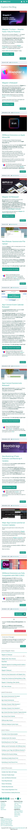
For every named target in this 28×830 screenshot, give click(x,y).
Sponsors (3, 806)
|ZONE (4, 1)
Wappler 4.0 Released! (10, 197)
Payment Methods (18, 802)
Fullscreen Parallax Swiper (8, 775)
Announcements (23, 11)
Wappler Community (6, 95)
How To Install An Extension (7, 825)
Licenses (16, 816)
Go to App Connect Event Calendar (11, 347)
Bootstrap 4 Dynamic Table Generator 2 (11, 704)
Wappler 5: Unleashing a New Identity (10, 682)
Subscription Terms (18, 812)
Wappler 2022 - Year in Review (9, 658)
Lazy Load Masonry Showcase (9, 778)
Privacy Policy (17, 813)
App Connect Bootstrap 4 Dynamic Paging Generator (14, 712)
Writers (2, 808)
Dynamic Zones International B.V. (18, 827)
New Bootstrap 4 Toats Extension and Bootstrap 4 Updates (12, 458)
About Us (3, 802)
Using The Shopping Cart (6, 818)
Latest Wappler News (7, 651)
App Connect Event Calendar (8, 716)
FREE (18, 280)
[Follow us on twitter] (6, 798)
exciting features (7, 100)
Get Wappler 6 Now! (8, 104)
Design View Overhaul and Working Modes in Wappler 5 (14, 678)
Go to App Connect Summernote (11, 421)
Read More (22, 58)
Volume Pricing (17, 805)
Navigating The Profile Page (7, 820)
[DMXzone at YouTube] (4, 798)
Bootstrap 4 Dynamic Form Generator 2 (11, 708)
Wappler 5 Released (6, 670)
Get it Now (23, 646)
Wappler (15, 277)
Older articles (18, 614)
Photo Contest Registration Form (9, 789)
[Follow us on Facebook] (1, 798)
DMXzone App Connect (7, 720)
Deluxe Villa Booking (6, 783)
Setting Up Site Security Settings (9, 754)
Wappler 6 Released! (10, 83)
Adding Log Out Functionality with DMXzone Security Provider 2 (14, 746)
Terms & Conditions (18, 810)
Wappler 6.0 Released (7, 654)
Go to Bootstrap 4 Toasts (9, 487)
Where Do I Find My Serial (6, 824)
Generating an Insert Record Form (10, 762)
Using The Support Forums (6, 822)
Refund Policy (17, 814)
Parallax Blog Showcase (7, 786)
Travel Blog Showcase (7, 780)
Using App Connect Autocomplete (10, 734)
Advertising (3, 805)
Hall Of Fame (3, 809)
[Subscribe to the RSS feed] (8, 798)
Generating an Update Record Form (10, 758)
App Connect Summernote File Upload (11, 696)
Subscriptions (17, 808)
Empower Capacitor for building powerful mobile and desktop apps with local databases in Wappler (14, 664)
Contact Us (3, 804)
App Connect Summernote (8, 700)
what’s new (8, 50)
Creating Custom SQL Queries (9, 738)
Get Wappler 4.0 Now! (8, 216)
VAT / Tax (16, 804)
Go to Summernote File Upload (10, 269)
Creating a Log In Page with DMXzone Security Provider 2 (14, 750)
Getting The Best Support (6, 821)
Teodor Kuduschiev (14, 62)
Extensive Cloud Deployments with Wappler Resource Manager (14, 674)
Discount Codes (17, 806)
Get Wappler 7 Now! (8, 54)
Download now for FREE (20, 631)
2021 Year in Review (6, 686)
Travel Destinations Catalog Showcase (11, 792)
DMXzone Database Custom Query (10, 724)
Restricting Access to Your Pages (10, 742)
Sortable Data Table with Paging (9, 772)
